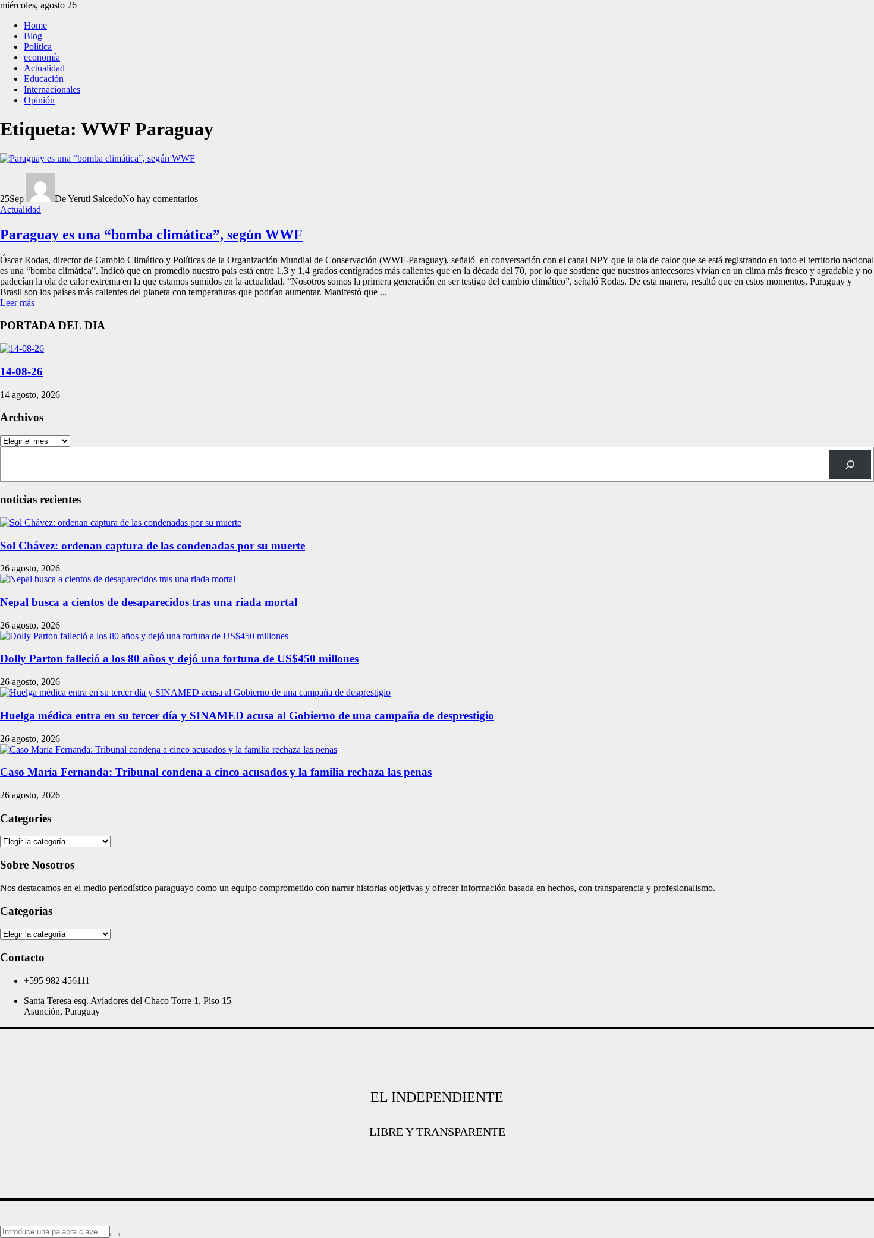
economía (42, 57)
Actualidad (44, 68)
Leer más (17, 303)
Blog (33, 36)
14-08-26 (21, 371)
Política (38, 47)
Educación (44, 79)
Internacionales (52, 89)
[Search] (850, 464)
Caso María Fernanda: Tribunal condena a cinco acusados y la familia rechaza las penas (216, 772)
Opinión (39, 100)
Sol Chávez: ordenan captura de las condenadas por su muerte (152, 545)
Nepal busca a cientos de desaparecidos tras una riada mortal (148, 602)
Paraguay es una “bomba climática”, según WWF (151, 234)
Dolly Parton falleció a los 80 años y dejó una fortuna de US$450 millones (179, 658)
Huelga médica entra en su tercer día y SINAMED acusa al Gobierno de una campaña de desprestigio (247, 715)
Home (35, 25)
